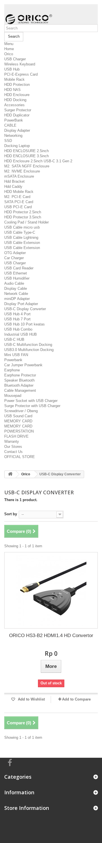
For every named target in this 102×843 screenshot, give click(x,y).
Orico (8, 54)
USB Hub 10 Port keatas (24, 324)
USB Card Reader (18, 268)
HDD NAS (12, 90)
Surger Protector (17, 110)
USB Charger (15, 59)
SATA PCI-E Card (18, 202)
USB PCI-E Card (18, 207)
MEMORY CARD (18, 421)
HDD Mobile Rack (18, 192)
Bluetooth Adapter (18, 385)
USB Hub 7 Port (17, 319)
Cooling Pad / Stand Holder (26, 222)
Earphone (12, 370)
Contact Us (13, 452)
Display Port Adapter (21, 304)
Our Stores (13, 446)
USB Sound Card (18, 416)
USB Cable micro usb (22, 227)
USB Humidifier (16, 278)
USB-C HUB (14, 339)
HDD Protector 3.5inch (22, 217)
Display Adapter (17, 130)
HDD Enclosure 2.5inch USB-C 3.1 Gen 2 (38, 161)
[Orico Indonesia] (51, 14)
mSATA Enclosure (19, 176)
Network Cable (16, 293)
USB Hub (12, 69)
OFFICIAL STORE (19, 457)
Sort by (10, 514)
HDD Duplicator (16, 115)
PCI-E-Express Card (21, 74)
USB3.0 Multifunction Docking (29, 350)
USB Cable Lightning (21, 237)
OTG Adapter (15, 253)
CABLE (10, 125)
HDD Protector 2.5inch (22, 212)
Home (9, 49)
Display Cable (15, 288)
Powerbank (13, 360)
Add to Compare (76, 699)
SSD (8, 141)
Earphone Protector (20, 375)
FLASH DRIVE (16, 436)
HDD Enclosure (16, 95)
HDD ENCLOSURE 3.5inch (26, 156)
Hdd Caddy (13, 186)
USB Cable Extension (22, 242)
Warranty (11, 441)
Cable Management (20, 390)
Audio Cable (14, 283)
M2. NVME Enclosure (22, 171)
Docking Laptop (17, 146)
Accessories (14, 105)
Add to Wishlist (31, 699)
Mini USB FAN (16, 355)
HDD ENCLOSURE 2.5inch (26, 151)
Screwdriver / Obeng (21, 411)
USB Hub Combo (18, 329)
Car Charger (14, 258)
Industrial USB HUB (20, 334)
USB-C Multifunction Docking (28, 344)
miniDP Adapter (17, 299)
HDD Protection (17, 84)
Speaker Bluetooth (19, 380)
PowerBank (13, 120)
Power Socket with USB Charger (31, 401)
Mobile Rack (14, 79)
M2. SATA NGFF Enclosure (26, 166)
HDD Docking (15, 100)
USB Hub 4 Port (17, 314)
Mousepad (12, 395)
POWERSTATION (19, 431)
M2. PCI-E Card (17, 197)
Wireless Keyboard (19, 64)
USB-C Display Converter (25, 309)
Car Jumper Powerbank (23, 365)
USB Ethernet (15, 273)
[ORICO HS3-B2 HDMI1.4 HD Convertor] (51, 590)
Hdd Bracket (14, 181)
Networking (13, 135)
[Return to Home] (10, 474)
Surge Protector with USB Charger (32, 406)
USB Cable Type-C (19, 232)
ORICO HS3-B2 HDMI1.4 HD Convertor (51, 635)
